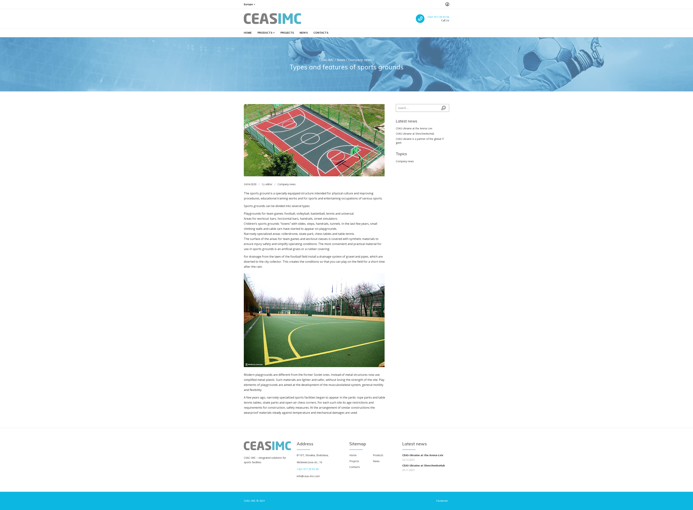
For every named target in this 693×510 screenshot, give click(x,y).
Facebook (442, 500)
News (304, 32)
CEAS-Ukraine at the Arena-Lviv (414, 128)
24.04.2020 (250, 184)
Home (248, 32)
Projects (287, 32)
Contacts (320, 32)
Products (265, 32)
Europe (248, 4)
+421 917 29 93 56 (438, 17)
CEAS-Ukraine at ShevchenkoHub (415, 133)
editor (268, 184)
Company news (287, 184)
